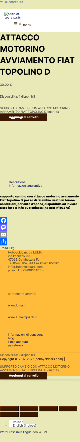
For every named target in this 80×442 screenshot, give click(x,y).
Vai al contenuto (11, 2)
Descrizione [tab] (17, 182)
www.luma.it (17, 305)
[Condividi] (40, 241)
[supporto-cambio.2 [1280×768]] (20, 175)
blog (11, 338)
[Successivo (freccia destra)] (29, 414)
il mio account (18, 342)
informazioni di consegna (26, 334)
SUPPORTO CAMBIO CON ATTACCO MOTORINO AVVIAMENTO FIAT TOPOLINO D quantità (35, 109)
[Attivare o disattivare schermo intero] (29, 408)
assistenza (15, 345)
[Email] (40, 234)
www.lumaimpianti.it (22, 317)
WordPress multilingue (16, 432)
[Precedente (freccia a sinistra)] (9, 414)
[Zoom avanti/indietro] (9, 408)
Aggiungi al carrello (23, 117)
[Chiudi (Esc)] (68, 408)
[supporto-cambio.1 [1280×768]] (20, 152)
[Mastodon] (40, 227)
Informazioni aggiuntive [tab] (25, 185)
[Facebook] (40, 220)
